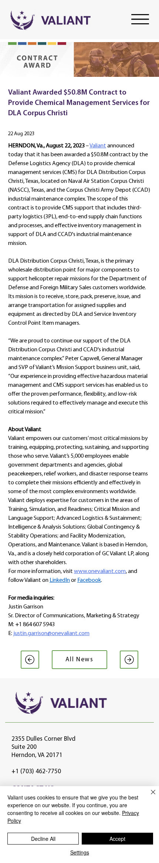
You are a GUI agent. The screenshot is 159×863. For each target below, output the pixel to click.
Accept (117, 838)
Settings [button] (79, 852)
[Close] (149, 796)
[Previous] (30, 660)
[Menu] (140, 19)
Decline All (43, 838)
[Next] (129, 660)
